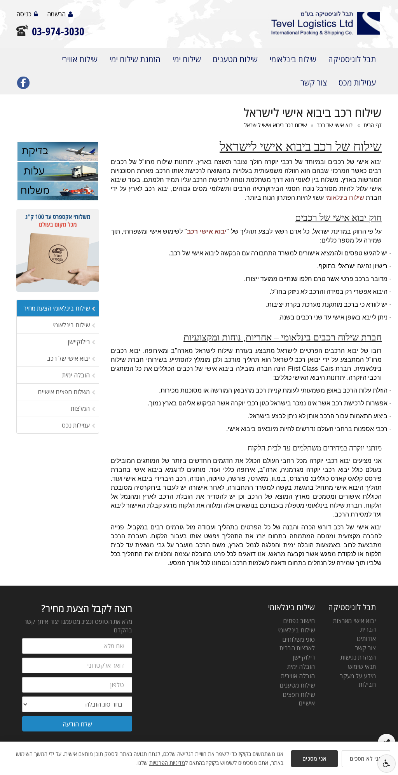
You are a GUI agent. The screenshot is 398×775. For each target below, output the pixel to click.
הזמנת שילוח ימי (135, 59)
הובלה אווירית (298, 676)
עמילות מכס (357, 82)
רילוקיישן (304, 657)
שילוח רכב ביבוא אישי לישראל (275, 125)
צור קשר (313, 82)
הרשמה (56, 14)
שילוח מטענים (235, 59)
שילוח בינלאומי (292, 59)
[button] (386, 763)
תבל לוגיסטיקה (352, 59)
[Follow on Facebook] (23, 84)
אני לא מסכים (366, 758)
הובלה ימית (301, 666)
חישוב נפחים (299, 620)
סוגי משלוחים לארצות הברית (297, 643)
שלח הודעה (77, 724)
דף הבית (372, 125)
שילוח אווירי (79, 59)
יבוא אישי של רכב (335, 125)
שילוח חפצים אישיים (299, 698)
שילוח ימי (186, 59)
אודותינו (366, 638)
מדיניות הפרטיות (167, 762)
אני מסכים (314, 758)
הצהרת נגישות (358, 657)
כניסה (23, 14)
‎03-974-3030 (58, 31)
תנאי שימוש (362, 666)
